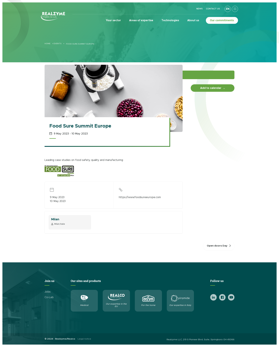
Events (58, 44)
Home (47, 44)
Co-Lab (49, 297)
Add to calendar (210, 88)
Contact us (213, 9)
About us (193, 20)
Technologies (170, 20)
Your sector (113, 20)
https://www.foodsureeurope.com (140, 197)
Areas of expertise (141, 20)
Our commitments (222, 20)
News (199, 9)
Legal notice (84, 339)
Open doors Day (217, 246)
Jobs (48, 292)
